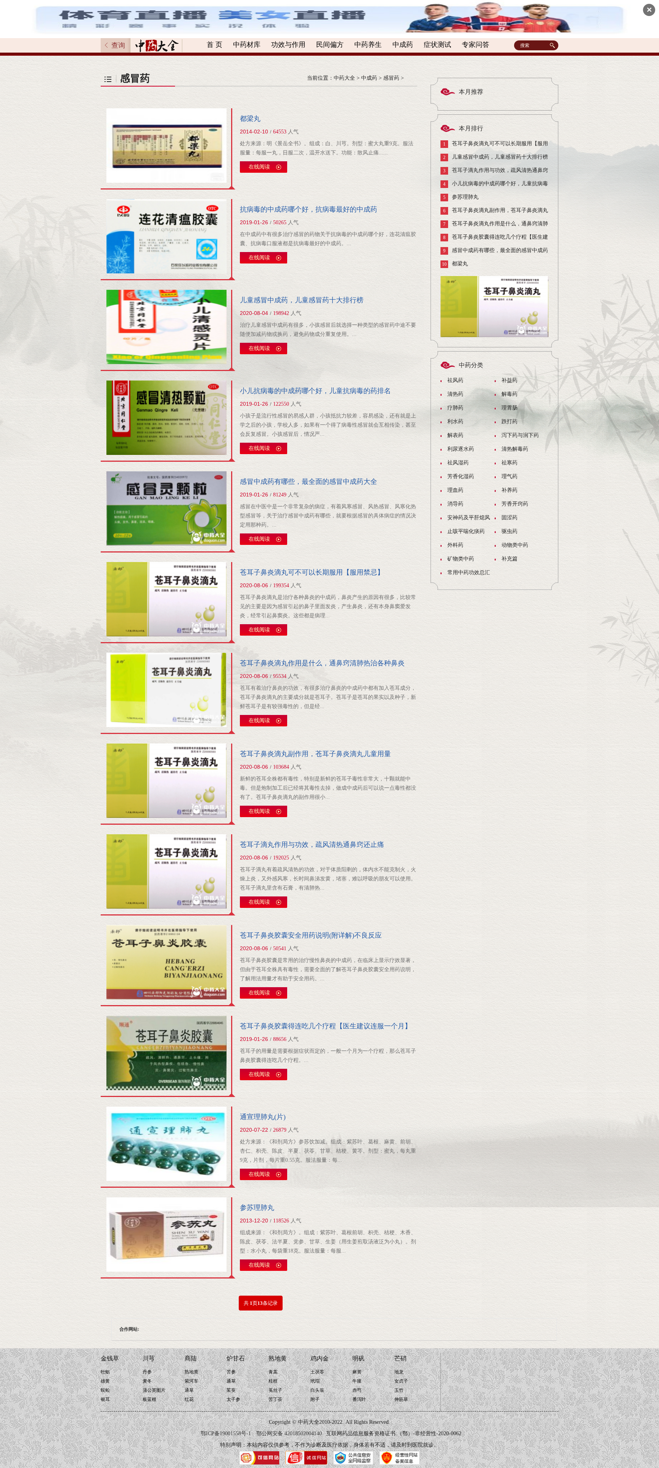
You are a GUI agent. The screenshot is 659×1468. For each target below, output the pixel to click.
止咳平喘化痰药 (466, 531)
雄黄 (105, 1381)
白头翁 (317, 1390)
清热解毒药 (514, 449)
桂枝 (273, 1381)
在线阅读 (259, 167)
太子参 (233, 1399)
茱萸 (231, 1390)
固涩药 (509, 517)
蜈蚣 (105, 1390)
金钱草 (110, 1358)
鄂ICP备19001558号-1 (226, 1433)
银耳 (105, 1399)
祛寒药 (509, 463)
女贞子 (401, 1381)
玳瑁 (315, 1381)
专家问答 (475, 44)
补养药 (509, 490)
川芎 (149, 1358)
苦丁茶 (275, 1399)
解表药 (455, 435)
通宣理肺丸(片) (263, 1117)
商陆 (191, 1358)
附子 (315, 1399)
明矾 (358, 1358)
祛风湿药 (458, 463)
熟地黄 (191, 1372)
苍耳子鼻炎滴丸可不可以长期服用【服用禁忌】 (312, 572)
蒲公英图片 (154, 1390)
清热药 (455, 394)
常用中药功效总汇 (468, 572)
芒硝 (400, 1358)
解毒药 (509, 394)
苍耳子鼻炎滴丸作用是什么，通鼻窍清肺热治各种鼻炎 (322, 663)
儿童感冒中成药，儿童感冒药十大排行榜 (301, 300)
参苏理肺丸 (257, 1207)
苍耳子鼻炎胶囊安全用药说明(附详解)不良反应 (311, 935)
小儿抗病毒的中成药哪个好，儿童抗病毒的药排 (494, 185)
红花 (189, 1399)
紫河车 (191, 1381)
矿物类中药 (460, 559)
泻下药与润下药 (520, 435)
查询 (118, 45)
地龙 (398, 1372)
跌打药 (509, 421)
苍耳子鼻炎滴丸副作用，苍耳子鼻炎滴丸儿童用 (494, 212)
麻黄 (357, 1372)
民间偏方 (330, 44)
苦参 (231, 1372)
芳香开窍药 (514, 504)
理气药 (509, 476)
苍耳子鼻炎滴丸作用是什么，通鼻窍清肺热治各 (494, 225)
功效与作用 (288, 44)
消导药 (455, 504)
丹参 (147, 1372)
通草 (189, 1390)
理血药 (455, 490)
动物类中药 (514, 545)
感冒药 (391, 78)
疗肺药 (455, 408)
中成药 (402, 44)
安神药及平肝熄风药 (465, 520)
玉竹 (398, 1390)
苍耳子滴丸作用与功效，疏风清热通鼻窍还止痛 (312, 844)
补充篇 (509, 559)
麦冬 (147, 1381)
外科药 (455, 545)
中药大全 (344, 78)
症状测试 (437, 44)
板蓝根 (149, 1399)
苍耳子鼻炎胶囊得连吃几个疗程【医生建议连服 (494, 239)
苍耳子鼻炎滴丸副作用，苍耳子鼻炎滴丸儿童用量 (315, 754)
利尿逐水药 (460, 449)
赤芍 (357, 1390)
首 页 (214, 44)
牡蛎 (105, 1372)
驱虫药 (509, 531)
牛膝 (357, 1381)
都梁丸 (250, 118)
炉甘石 (236, 1358)
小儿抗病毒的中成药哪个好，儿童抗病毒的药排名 (315, 391)
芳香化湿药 (460, 476)
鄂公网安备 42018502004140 (289, 1433)
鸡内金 (319, 1358)
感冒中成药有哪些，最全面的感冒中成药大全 (308, 481)
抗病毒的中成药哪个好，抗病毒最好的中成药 (308, 209)
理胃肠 (509, 408)
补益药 (509, 380)
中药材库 (246, 44)
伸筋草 (401, 1399)
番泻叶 (359, 1399)
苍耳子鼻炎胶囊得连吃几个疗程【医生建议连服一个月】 (325, 1026)
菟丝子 (275, 1390)
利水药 (455, 421)
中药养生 (368, 44)
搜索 (553, 45)
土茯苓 (317, 1372)
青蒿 (273, 1372)
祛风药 (455, 380)
